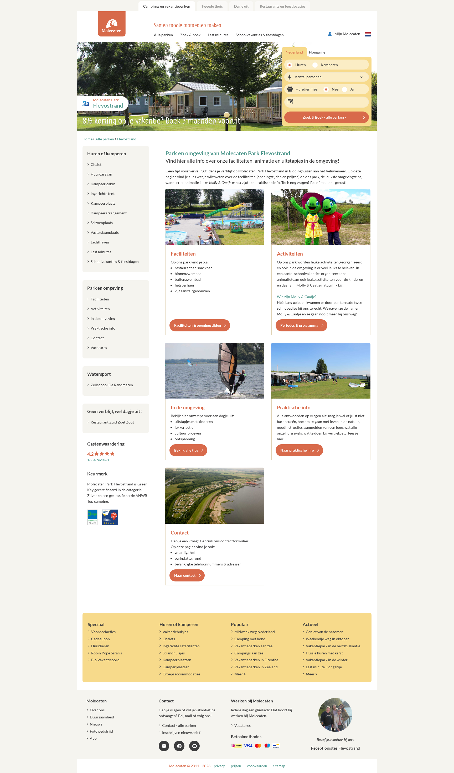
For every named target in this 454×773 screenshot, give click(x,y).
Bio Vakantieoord (105, 660)
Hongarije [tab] (317, 52)
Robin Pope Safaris (106, 653)
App (93, 738)
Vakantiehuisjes (175, 631)
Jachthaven (100, 242)
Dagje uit (241, 6)
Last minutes (218, 35)
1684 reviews (98, 460)
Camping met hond (249, 639)
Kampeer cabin (103, 184)
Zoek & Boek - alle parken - (324, 117)
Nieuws (96, 724)
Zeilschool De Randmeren (112, 385)
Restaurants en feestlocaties (282, 6)
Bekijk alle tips (186, 450)
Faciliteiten (183, 254)
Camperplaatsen (176, 667)
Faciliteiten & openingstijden (197, 325)
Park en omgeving (105, 288)
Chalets (169, 639)
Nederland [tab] (294, 52)
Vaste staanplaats (105, 232)
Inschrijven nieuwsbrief (181, 732)
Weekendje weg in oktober (327, 639)
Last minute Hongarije (324, 667)
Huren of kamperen (106, 153)
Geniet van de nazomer (324, 631)
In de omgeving (188, 407)
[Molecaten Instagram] (179, 746)
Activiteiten (290, 254)
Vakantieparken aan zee (253, 646)
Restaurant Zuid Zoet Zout (112, 422)
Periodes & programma (299, 325)
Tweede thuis (212, 6)
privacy (219, 766)
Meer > (240, 674)
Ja (352, 89)
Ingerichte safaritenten (181, 646)
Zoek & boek (190, 35)
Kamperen (327, 64)
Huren (300, 64)
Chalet (96, 164)
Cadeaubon (100, 639)
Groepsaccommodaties (181, 674)
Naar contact (184, 575)
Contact (180, 533)
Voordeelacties (103, 631)
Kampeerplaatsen (177, 660)
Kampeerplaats (103, 203)
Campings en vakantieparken (166, 6)
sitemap (279, 766)
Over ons (97, 710)
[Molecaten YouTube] (194, 746)
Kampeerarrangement (109, 213)
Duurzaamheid (102, 717)
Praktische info (294, 407)
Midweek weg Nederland (254, 631)
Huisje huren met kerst (324, 653)
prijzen (236, 766)
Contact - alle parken (179, 725)
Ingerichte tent (103, 193)
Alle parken (163, 35)
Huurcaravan (101, 174)
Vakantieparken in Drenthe (256, 660)
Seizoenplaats (102, 222)
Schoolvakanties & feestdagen (260, 35)
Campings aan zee (248, 653)
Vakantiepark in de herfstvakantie (333, 646)
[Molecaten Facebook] (164, 746)
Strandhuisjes (174, 653)
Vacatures (99, 347)
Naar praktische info (297, 450)
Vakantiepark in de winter (327, 660)
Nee (335, 89)
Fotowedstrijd (101, 731)
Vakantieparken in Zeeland (256, 667)
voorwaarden (257, 766)
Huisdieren (100, 646)
